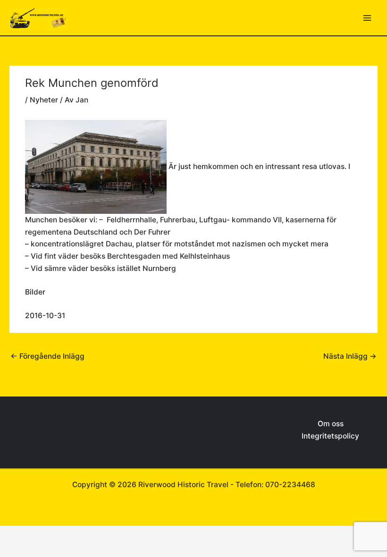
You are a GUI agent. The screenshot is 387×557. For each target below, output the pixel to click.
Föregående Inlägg (47, 356)
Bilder (35, 291)
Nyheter (44, 99)
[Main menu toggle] (367, 18)
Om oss (331, 423)
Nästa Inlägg (350, 356)
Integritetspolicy (330, 435)
